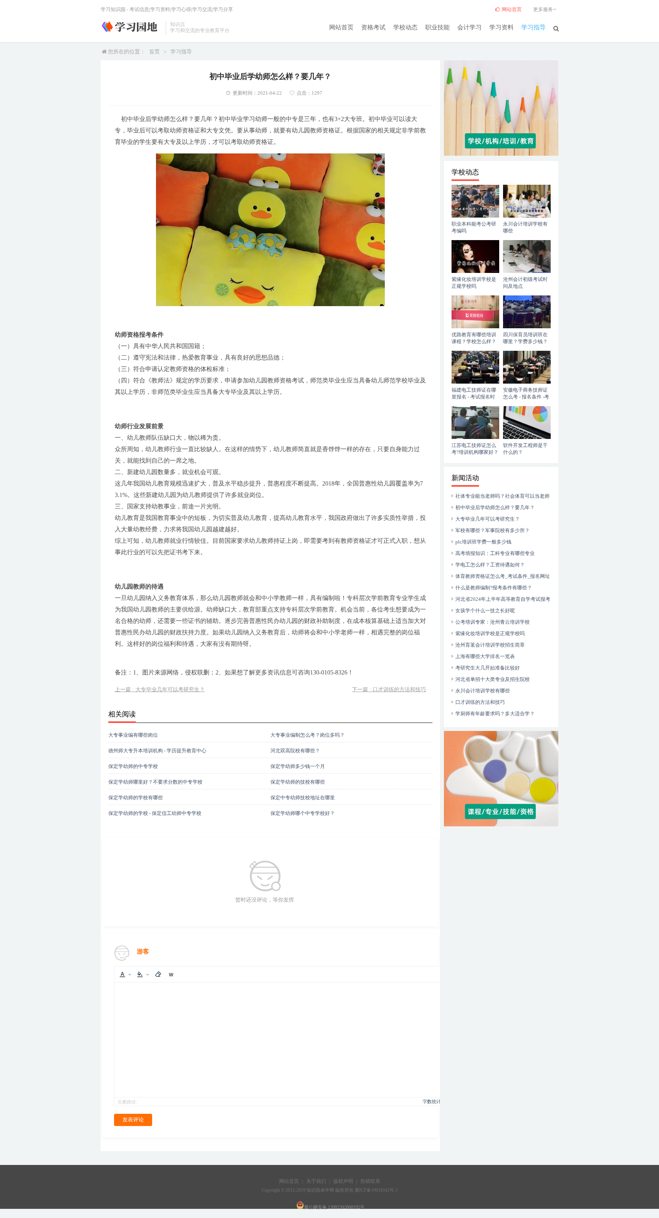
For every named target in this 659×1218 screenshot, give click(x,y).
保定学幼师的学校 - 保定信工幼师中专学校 (154, 813)
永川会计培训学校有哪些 (482, 691)
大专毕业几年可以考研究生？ (487, 519)
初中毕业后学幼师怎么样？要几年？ (495, 507)
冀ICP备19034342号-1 (376, 1190)
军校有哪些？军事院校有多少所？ (492, 530)
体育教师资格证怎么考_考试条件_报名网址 (502, 576)
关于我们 (316, 1181)
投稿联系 (370, 1181)
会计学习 (469, 27)
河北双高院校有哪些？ (295, 750)
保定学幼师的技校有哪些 (297, 782)
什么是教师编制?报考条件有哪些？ (493, 587)
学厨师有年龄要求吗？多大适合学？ (495, 713)
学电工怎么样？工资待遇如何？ (490, 565)
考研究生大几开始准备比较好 (487, 668)
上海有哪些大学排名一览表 (485, 656)
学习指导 (533, 27)
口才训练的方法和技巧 (480, 702)
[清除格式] (158, 974)
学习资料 (501, 27)
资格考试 (373, 27)
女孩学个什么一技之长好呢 (485, 610)
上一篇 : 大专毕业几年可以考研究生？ (160, 689)
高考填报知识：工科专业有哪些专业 (495, 553)
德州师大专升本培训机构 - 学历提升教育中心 (157, 750)
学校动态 (405, 27)
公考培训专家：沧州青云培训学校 (492, 622)
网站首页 (341, 27)
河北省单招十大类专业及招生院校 (492, 679)
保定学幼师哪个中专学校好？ (302, 813)
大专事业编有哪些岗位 (133, 735)
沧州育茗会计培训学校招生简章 (490, 645)
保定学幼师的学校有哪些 (135, 797)
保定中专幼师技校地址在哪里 (302, 797)
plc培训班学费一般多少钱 (483, 542)
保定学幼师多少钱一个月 (297, 766)
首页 (154, 52)
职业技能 (437, 27)
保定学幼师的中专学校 (133, 766)
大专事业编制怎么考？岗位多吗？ (307, 735)
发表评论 (133, 1120)
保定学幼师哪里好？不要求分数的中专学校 (155, 782)
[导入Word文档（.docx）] (171, 974)
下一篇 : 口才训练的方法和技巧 (389, 689)
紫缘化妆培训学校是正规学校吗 (490, 633)
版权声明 (343, 1181)
